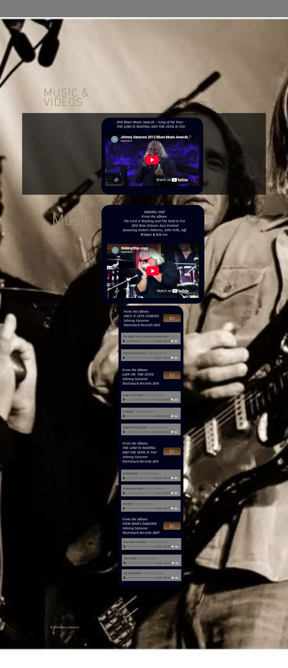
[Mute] (172, 341)
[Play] (124, 341)
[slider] (177, 341)
